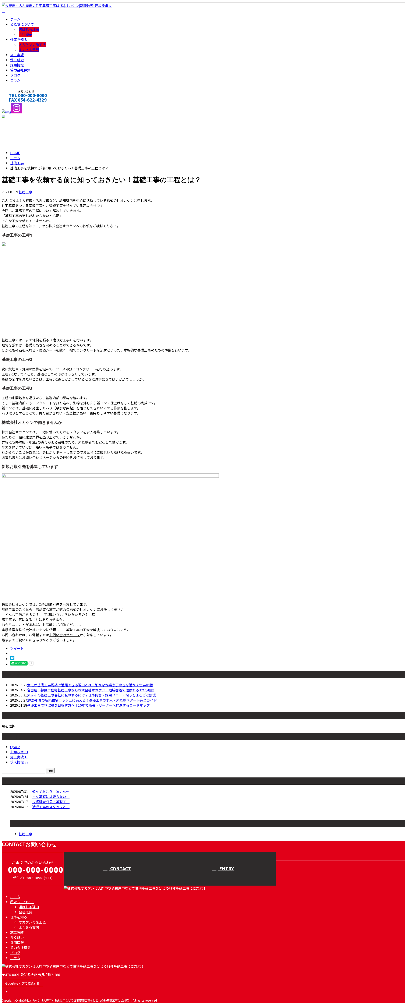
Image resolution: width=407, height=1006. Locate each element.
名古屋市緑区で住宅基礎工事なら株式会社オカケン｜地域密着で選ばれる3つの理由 (91, 689)
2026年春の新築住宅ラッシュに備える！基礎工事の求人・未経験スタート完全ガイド (92, 700)
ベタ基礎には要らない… (51, 796)
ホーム (15, 19)
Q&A (15, 746)
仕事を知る (18, 39)
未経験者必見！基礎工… (51, 801)
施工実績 (17, 54)
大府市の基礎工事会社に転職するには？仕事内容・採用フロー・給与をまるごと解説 (91, 695)
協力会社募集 (20, 70)
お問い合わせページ (37, 457)
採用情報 (17, 64)
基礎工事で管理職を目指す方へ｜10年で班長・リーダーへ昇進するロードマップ (88, 705)
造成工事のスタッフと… (51, 806)
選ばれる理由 (29, 29)
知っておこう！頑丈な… (50, 791)
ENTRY (226, 868)
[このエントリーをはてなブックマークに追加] (12, 658)
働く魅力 (17, 59)
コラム (15, 80)
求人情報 (19, 762)
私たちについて (22, 24)
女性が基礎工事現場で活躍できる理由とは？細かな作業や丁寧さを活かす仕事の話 (90, 684)
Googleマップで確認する (22, 983)
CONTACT (16, 105)
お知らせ (19, 751)
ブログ (15, 75)
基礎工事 (17, 162)
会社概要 (25, 34)
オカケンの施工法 (32, 44)
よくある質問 (29, 49)
